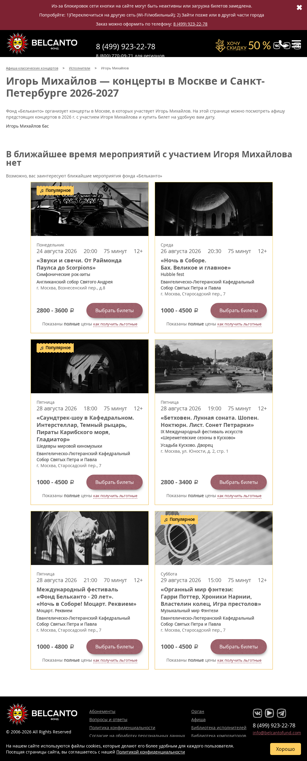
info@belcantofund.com (277, 732)
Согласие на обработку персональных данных (137, 735)
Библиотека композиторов (218, 735)
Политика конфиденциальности (122, 727)
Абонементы (102, 711)
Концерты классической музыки (42, 43)
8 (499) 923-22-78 (190, 24)
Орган (197, 711)
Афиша (198, 719)
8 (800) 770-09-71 (114, 56)
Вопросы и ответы (108, 719)
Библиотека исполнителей (218, 727)
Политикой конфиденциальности (150, 752)
